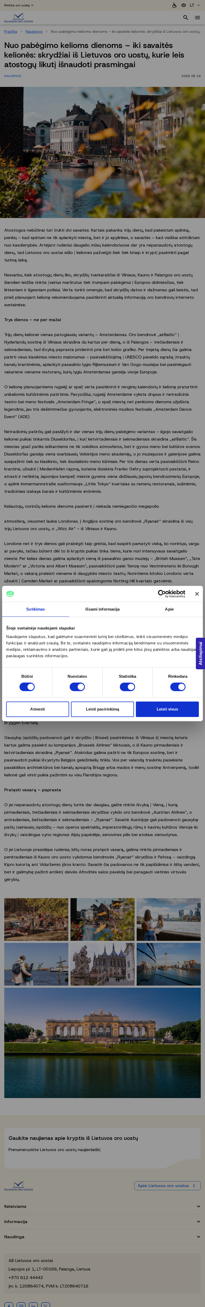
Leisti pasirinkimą (102, 709)
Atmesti (37, 709)
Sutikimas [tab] (35, 609)
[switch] (77, 687)
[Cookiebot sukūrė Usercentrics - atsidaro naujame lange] (162, 594)
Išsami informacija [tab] (102, 609)
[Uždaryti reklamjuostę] (197, 594)
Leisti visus (167, 709)
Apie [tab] (169, 609)
